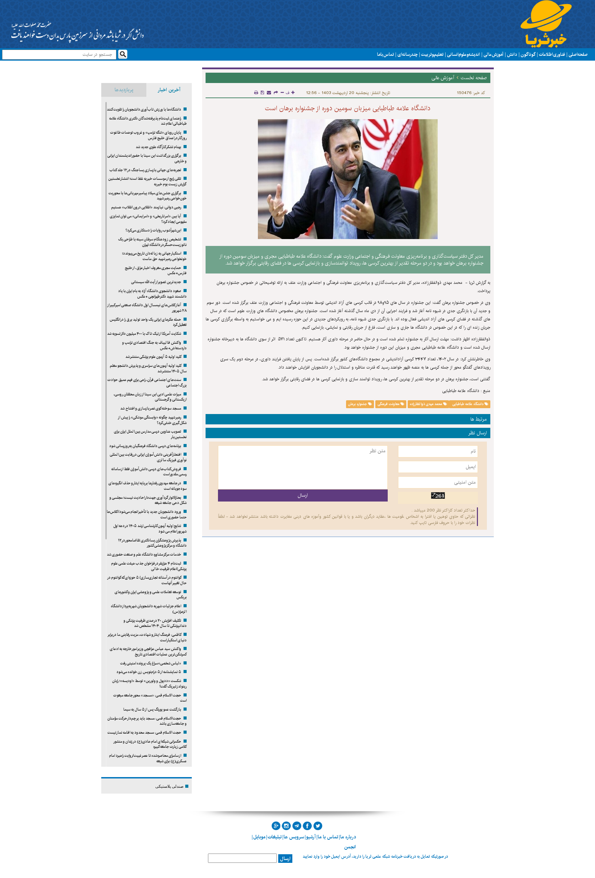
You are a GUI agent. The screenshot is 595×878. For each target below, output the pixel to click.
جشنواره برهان (358, 404)
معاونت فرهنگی (389, 404)
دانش (512, 54)
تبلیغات (275, 837)
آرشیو (311, 837)
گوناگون (528, 54)
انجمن (350, 847)
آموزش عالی (493, 54)
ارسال (285, 859)
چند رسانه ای (407, 54)
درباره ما (348, 837)
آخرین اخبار (169, 90)
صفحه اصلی (578, 54)
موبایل (259, 837)
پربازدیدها (124, 90)
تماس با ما (385, 54)
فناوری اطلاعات (552, 54)
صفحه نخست (474, 78)
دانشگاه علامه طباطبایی (467, 404)
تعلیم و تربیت (432, 54)
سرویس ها (294, 837)
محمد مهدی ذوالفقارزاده (426, 404)
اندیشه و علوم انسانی (463, 54)
